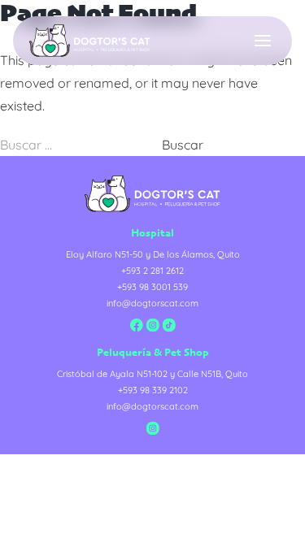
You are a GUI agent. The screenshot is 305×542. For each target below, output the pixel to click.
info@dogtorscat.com (152, 303)
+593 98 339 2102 (153, 390)
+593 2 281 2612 (152, 270)
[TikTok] (169, 325)
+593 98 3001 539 (152, 287)
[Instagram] (152, 325)
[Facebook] (136, 325)
